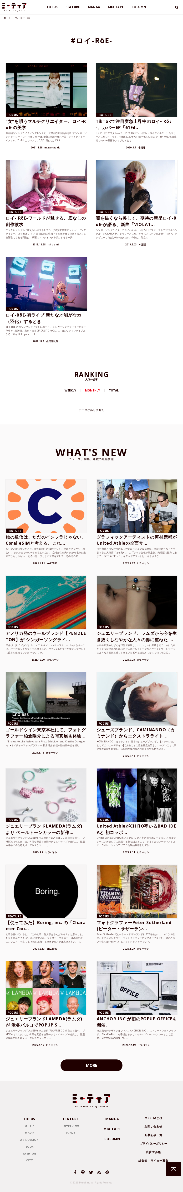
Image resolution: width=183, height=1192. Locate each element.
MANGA (94, 7)
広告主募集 (153, 1152)
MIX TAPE (116, 7)
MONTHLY (92, 390)
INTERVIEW (71, 1126)
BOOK (29, 1146)
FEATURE (73, 7)
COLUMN (139, 7)
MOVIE (29, 1133)
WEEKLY (70, 390)
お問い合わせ (153, 1126)
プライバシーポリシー (153, 1143)
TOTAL (114, 390)
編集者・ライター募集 (153, 1161)
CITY (29, 1160)
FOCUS (52, 7)
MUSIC (29, 1126)
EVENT (71, 1133)
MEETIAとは (153, 1118)
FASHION (29, 1153)
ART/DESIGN (29, 1139)
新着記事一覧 (153, 1135)
